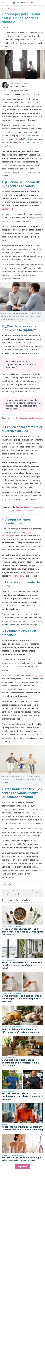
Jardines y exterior (9, 960)
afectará (16, 139)
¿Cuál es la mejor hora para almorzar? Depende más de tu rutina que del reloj (22, 1128)
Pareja (4, 9)
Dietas (4, 1124)
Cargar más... (22, 1167)
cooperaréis (15, 576)
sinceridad (20, 346)
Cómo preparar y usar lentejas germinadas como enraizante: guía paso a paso (20, 1063)
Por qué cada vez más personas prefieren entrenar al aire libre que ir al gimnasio (22, 1096)
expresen (38, 675)
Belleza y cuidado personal (13, 1155)
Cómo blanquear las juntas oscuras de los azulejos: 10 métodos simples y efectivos (22, 999)
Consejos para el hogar (11, 926)
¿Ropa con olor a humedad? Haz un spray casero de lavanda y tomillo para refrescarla (22, 932)
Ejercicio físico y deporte (12, 1091)
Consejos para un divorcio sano (29, 418)
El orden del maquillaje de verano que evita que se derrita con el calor (22, 1159)
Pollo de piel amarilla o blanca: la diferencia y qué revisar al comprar (20, 1030)
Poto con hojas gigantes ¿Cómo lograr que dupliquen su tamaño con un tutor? (22, 965)
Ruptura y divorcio (14, 9)
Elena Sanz (21, 86)
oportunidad (7, 209)
